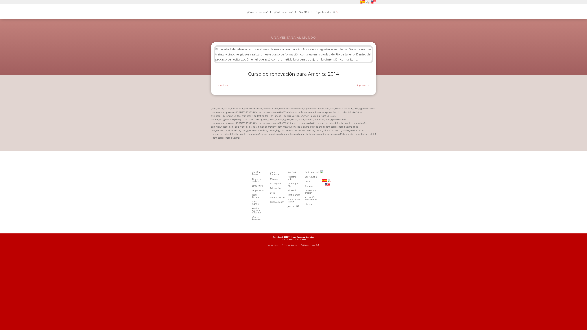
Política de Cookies (289, 245)
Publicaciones (277, 202)
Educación (275, 188)
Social (273, 193)
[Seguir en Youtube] (222, 2)
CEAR (307, 181)
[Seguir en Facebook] (213, 2)
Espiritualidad (324, 12)
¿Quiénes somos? (257, 12)
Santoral (309, 186)
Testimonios (294, 195)
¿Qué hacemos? (283, 12)
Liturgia (308, 204)
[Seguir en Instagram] (218, 2)
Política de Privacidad (310, 245)
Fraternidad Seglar (294, 200)
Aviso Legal (273, 245)
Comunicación (277, 197)
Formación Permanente (311, 198)
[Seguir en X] (227, 2)
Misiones (274, 179)
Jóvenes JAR (293, 206)
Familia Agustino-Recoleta (257, 210)
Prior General (256, 196)
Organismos (258, 190)
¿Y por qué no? (293, 185)
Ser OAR (304, 12)
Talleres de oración (310, 192)
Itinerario (292, 190)
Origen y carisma (256, 180)
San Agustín (311, 177)
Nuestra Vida (292, 178)
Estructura (257, 186)
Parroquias (275, 184)
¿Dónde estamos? (257, 218)
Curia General (256, 203)
